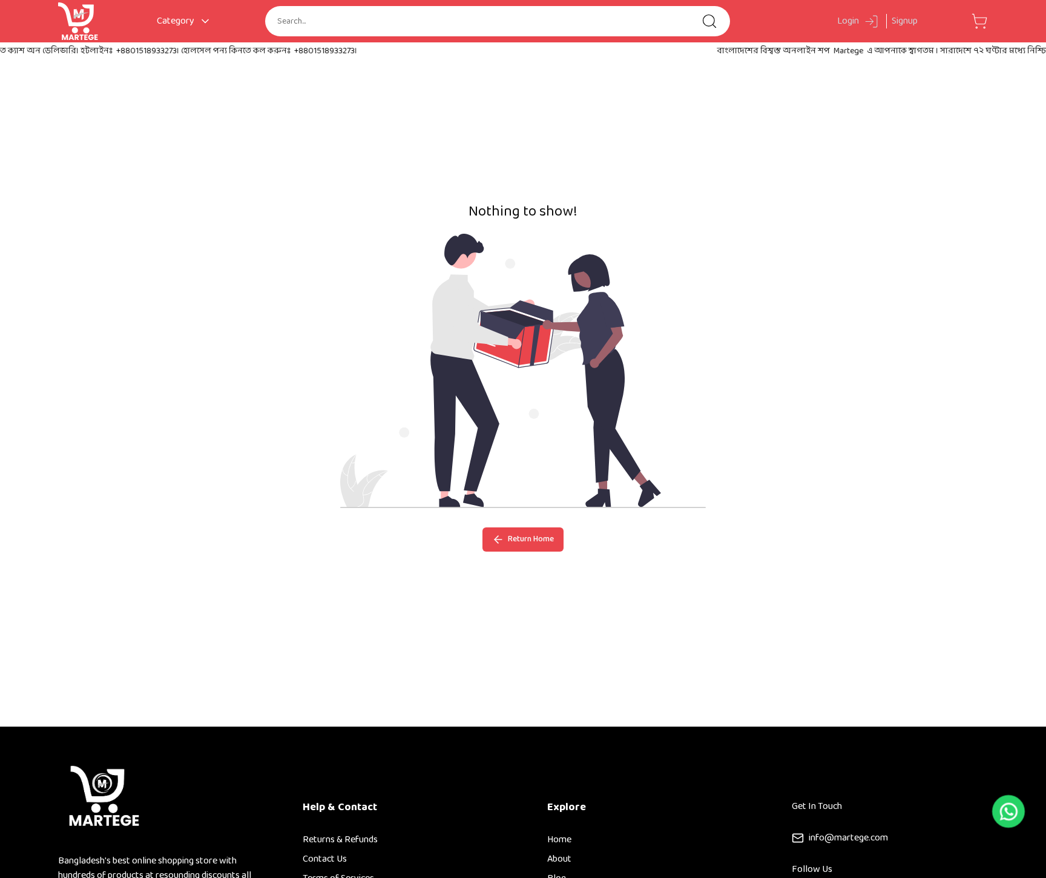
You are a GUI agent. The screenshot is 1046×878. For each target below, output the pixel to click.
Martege (834, 51)
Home (559, 839)
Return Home (529, 539)
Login (848, 21)
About (559, 859)
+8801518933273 (132, 51)
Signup (905, 21)
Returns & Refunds (340, 839)
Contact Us (325, 859)
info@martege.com (848, 838)
